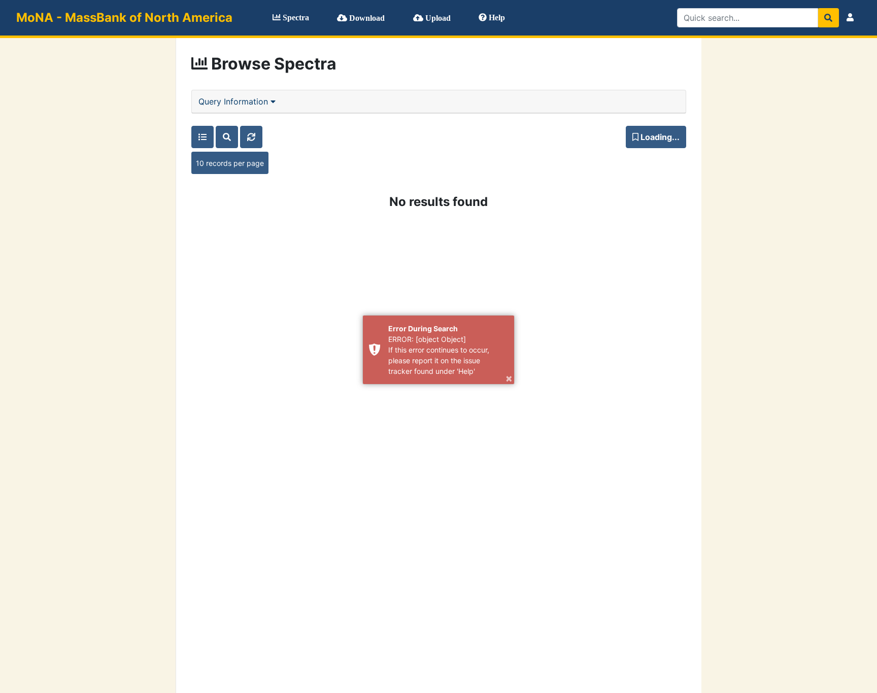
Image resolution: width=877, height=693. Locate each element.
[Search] (828, 17)
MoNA (124, 17)
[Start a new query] (227, 137)
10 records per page (230, 163)
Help (496, 17)
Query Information (234, 101)
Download (366, 18)
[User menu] (850, 17)
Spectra (295, 17)
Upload (437, 18)
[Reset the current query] (251, 137)
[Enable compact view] (202, 137)
